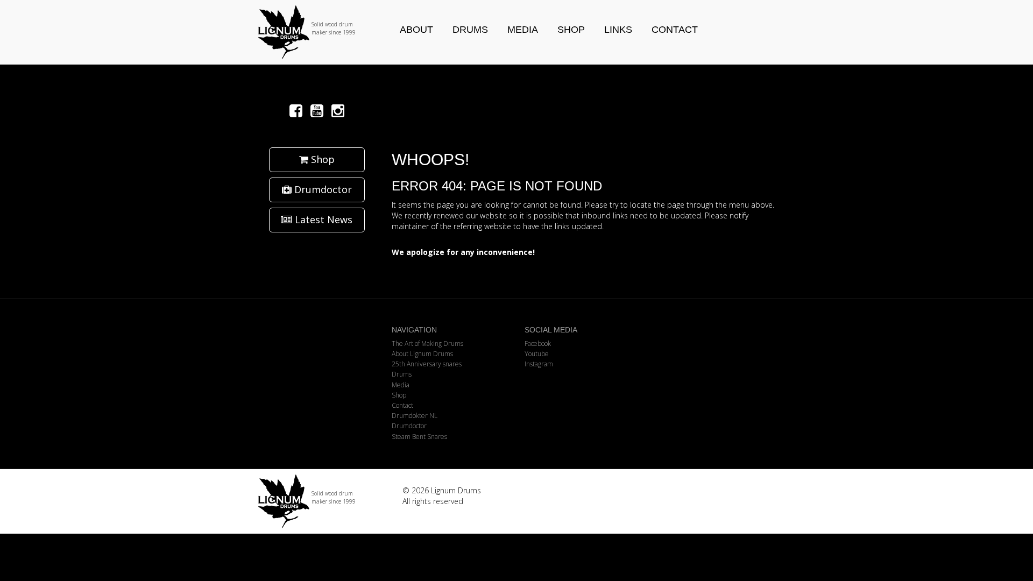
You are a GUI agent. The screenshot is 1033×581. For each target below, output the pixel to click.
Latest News (322, 219)
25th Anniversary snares (427, 364)
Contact (675, 29)
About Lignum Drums (422, 353)
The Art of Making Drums (427, 343)
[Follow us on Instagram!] (337, 110)
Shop (571, 29)
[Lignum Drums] (317, 32)
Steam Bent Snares (419, 436)
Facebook (538, 343)
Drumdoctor (322, 189)
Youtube (537, 353)
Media (522, 29)
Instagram (539, 364)
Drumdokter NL (414, 415)
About (416, 29)
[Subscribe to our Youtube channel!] (318, 110)
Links (618, 29)
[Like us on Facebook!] (297, 110)
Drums (470, 29)
